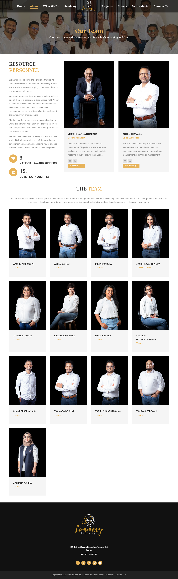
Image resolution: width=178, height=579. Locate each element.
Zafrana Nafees (22, 483)
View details (74, 166)
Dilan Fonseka (103, 264)
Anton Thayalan (132, 134)
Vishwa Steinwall (146, 411)
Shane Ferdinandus (24, 411)
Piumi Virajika (103, 336)
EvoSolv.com (121, 575)
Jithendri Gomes (22, 336)
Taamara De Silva (64, 411)
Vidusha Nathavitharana (82, 134)
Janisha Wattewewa (148, 264)
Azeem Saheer (62, 264)
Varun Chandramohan (108, 411)
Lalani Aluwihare (64, 336)
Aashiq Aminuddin (23, 264)
